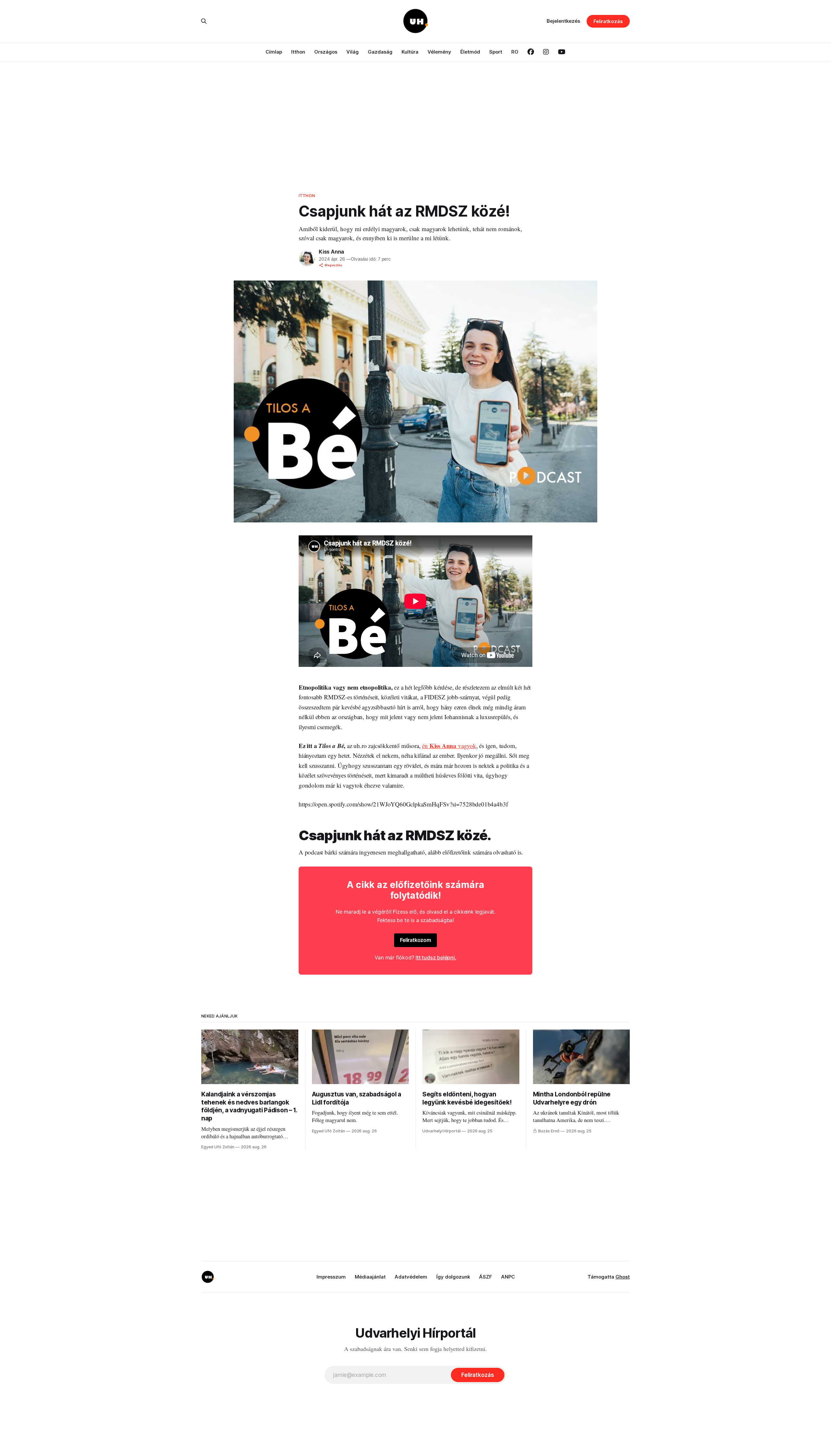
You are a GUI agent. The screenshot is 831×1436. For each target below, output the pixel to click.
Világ (352, 52)
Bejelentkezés (563, 21)
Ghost (622, 1277)
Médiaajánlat (370, 1277)
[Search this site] (204, 21)
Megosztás (333, 265)
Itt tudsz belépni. (436, 957)
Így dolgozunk (453, 1277)
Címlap (274, 52)
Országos (325, 52)
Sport (495, 52)
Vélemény (439, 52)
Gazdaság (380, 52)
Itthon (298, 52)
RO (514, 52)
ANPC (508, 1277)
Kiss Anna (331, 251)
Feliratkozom (415, 940)
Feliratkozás (608, 21)
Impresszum (331, 1277)
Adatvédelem (411, 1277)
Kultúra (410, 52)
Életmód (470, 52)
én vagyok (449, 746)
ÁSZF (485, 1277)
